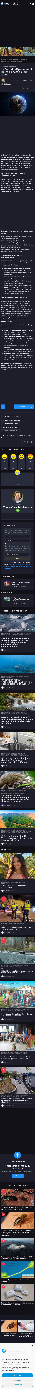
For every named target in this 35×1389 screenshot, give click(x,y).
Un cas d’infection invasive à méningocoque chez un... (26, 1336)
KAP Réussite (5, 1053)
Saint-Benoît (21, 754)
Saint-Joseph (5, 755)
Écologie (28, 831)
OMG (4, 468)
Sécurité (25, 925)
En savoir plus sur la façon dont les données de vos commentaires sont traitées (17, 567)
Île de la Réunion (19, 792)
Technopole (19, 1096)
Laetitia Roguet (5, 882)
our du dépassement (10, 427)
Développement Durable (11, 420)
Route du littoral (9, 966)
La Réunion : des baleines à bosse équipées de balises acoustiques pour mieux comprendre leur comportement (15, 642)
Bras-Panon (14, 751)
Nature (10, 793)
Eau (24, 712)
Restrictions (5, 754)
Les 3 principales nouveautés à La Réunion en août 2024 (21, 599)
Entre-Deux (24, 751)
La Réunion (27, 634)
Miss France (14, 882)
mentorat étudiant (15, 1053)
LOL (22, 468)
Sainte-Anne (4, 883)
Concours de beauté (12, 881)
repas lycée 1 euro (6, 1054)
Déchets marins (20, 674)
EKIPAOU (25, 1052)
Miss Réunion (22, 882)
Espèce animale (5, 792)
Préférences (17, 1385)
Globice (21, 634)
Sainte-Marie (13, 755)
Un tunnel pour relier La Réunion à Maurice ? (14, 1281)
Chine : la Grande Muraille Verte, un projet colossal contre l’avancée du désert (17, 838)
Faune (12, 792)
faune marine (14, 634)
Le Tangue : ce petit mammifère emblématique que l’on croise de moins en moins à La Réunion (15, 798)
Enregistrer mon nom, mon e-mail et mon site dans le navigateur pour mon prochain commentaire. (17, 548)
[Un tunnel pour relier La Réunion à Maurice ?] (17, 1269)
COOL (30, 468)
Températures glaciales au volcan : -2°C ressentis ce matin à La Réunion (16, 1258)
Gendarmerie (12, 923)
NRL (2, 966)
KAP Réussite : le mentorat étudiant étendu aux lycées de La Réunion (15, 1058)
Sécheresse (15, 715)
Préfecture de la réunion (18, 753)
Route (3, 1096)
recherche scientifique (15, 636)
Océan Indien (4, 636)
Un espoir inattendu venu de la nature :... (9, 1334)
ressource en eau (6, 715)
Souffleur (8, 677)
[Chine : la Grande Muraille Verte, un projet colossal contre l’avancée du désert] (17, 819)
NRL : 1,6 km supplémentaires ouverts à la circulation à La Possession (17, 972)
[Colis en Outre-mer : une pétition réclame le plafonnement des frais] (17, 1292)
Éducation (4, 1009)
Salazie (20, 755)
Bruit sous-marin (26, 633)
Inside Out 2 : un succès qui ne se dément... (20, 583)
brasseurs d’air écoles (14, 1009)
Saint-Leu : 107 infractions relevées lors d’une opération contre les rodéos (16, 928)
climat (24, 830)
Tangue (22, 793)
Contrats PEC (19, 1010)
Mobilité (27, 965)
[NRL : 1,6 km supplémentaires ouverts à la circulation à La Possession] (17, 950)
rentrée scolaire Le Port (18, 1011)
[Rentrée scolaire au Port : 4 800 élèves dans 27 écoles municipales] (17, 994)
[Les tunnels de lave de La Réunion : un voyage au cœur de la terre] (17, 1197)
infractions (20, 923)
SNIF (17, 484)
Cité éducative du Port (8, 1010)
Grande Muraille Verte (17, 832)
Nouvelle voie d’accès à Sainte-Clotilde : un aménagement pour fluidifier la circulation (17, 1100)
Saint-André (13, 754)
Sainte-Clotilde (10, 1096)
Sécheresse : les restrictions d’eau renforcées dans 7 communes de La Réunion (15, 760)
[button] (32, 1345)
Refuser (17, 1380)
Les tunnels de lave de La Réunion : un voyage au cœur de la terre (16, 1208)
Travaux (17, 966)
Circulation (4, 965)
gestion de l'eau (15, 713)
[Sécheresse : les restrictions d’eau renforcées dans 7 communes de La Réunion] (17, 741)
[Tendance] (3, 899)
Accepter (17, 1375)
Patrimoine (16, 793)
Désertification (5, 831)
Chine (20, 830)
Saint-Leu (19, 925)
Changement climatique (11, 416)
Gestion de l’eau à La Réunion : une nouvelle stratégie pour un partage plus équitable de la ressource (17, 720)
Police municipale (6, 925)
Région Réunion (24, 1095)
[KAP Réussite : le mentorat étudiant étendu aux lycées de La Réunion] (17, 1037)
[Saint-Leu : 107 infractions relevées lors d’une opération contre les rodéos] (17, 908)
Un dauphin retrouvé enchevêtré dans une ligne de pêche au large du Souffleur (16, 682)
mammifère (4, 793)
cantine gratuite (27, 1009)
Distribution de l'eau (17, 712)
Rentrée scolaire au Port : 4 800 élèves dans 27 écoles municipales (16, 1015)
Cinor (8, 1095)
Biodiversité (14, 790)
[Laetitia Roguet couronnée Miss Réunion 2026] (17, 866)
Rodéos (14, 925)
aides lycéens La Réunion (15, 1052)
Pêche (3, 677)
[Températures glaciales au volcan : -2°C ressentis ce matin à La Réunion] (17, 1246)
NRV (13, 468)
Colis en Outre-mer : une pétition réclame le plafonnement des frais (17, 1304)
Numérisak (24, 1053)
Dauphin (13, 674)
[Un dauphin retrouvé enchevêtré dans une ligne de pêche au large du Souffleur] (17, 664)
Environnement (8, 66)
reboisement (5, 834)
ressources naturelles (11, 431)
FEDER (12, 1095)
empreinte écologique (10, 423)
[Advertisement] (17, 27)
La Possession (20, 965)
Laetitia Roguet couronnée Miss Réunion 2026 (14, 886)
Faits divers (4, 923)
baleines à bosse (15, 633)
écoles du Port (5, 1011)
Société (3, 881)
